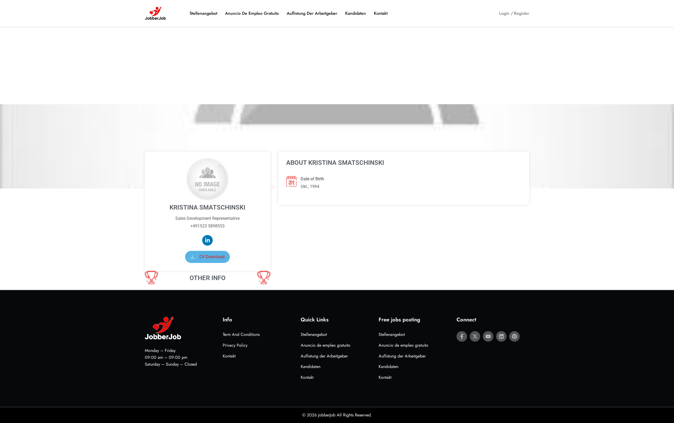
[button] (207, 257)
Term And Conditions (241, 334)
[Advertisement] (337, 65)
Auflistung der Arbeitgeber (312, 13)
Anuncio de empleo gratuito (252, 13)
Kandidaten (355, 13)
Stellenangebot (203, 13)
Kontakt (381, 13)
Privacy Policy (235, 345)
